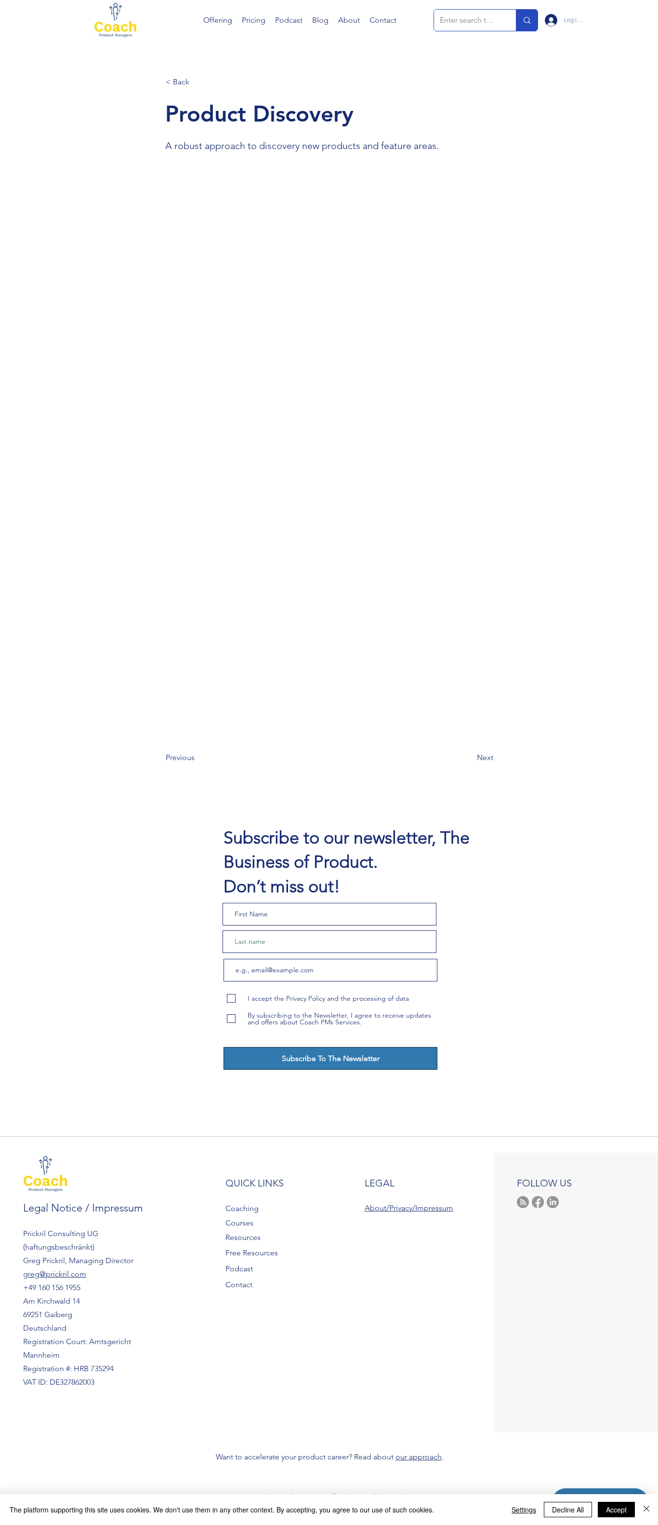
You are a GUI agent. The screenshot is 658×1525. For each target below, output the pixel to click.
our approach (418, 1456)
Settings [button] (524, 1509)
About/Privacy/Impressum (409, 1207)
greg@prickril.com (54, 1274)
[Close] (646, 1509)
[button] (217, 20)
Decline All (568, 1509)
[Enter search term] (527, 20)
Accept (616, 1509)
